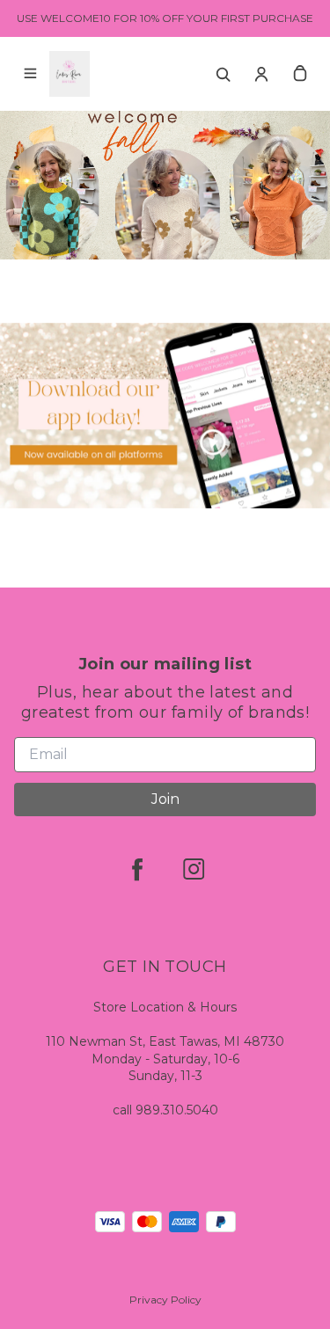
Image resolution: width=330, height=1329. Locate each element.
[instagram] (193, 1072)
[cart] (300, 73)
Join (165, 1002)
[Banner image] (165, 619)
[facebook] (137, 1072)
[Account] (261, 73)
